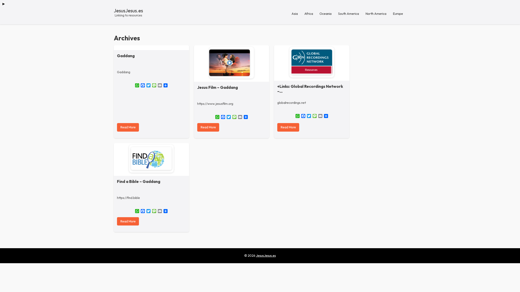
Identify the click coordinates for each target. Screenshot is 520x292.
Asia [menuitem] (294, 14)
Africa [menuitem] (308, 14)
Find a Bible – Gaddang (138, 181)
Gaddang (126, 55)
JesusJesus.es (128, 11)
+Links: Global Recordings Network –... (310, 89)
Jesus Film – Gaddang (217, 87)
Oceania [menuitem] (326, 14)
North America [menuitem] (375, 14)
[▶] (231, 63)
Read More (128, 127)
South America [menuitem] (348, 14)
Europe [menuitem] (398, 14)
